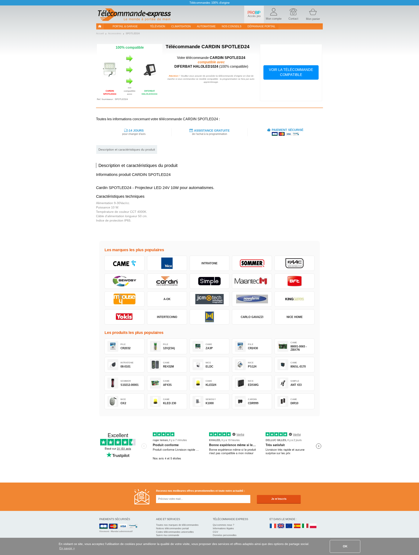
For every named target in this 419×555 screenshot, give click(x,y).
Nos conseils (231, 26)
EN (289, 526)
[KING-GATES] (294, 299)
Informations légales (223, 528)
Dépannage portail (261, 26)
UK (281, 526)
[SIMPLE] (210, 281)
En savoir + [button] (67, 548)
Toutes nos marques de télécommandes (177, 525)
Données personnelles (225, 535)
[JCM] (210, 299)
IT (305, 526)
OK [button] (345, 546)
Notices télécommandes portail (172, 528)
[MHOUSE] (124, 299)
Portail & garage (125, 26)
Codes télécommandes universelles (175, 532)
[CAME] (124, 263)
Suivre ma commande (167, 535)
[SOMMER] (252, 263)
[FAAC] (294, 263)
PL (313, 526)
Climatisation (181, 26)
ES (297, 526)
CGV (215, 532)
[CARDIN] (167, 281)
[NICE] (167, 263)
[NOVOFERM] (252, 299)
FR (273, 526)
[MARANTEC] (252, 281)
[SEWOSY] (124, 281)
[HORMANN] (210, 317)
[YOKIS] (124, 317)
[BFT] (294, 281)
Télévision (157, 26)
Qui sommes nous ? (223, 525)
